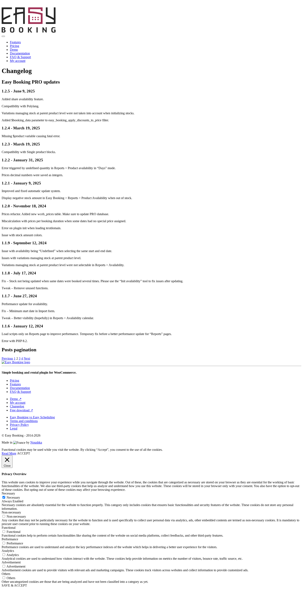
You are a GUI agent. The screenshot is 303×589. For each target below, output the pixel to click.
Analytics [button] (8, 550)
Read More (9, 453)
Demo (14, 49)
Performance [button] (10, 539)
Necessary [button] (8, 493)
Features (15, 42)
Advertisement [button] (11, 562)
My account (17, 61)
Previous (7, 358)
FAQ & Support (20, 57)
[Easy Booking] (79, 31)
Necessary (13, 497)
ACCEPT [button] (23, 453)
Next (27, 358)
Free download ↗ (21, 410)
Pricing (14, 46)
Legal (13, 428)
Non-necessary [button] (11, 512)
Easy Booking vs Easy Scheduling (32, 417)
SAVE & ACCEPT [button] (14, 585)
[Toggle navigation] (3, 36)
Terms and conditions (24, 421)
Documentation (20, 53)
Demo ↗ (15, 399)
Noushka (36, 442)
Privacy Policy (19, 424)
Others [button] (6, 574)
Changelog (17, 406)
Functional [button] (8, 527)
